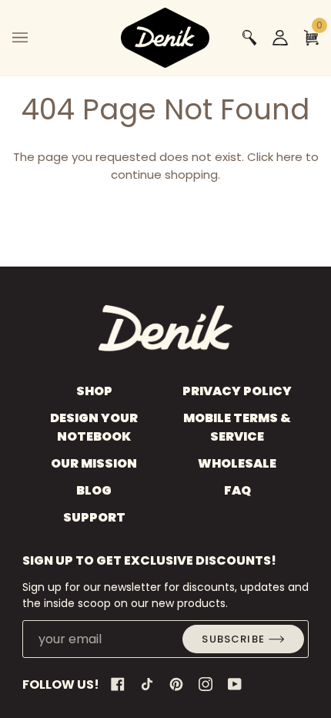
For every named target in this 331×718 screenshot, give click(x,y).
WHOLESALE (237, 463)
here (289, 157)
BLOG (94, 490)
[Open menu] (35, 38)
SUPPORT (94, 517)
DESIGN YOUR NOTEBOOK (94, 427)
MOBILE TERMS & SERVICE (237, 427)
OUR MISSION (94, 463)
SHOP (94, 391)
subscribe (233, 639)
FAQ (237, 490)
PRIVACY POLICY (237, 391)
